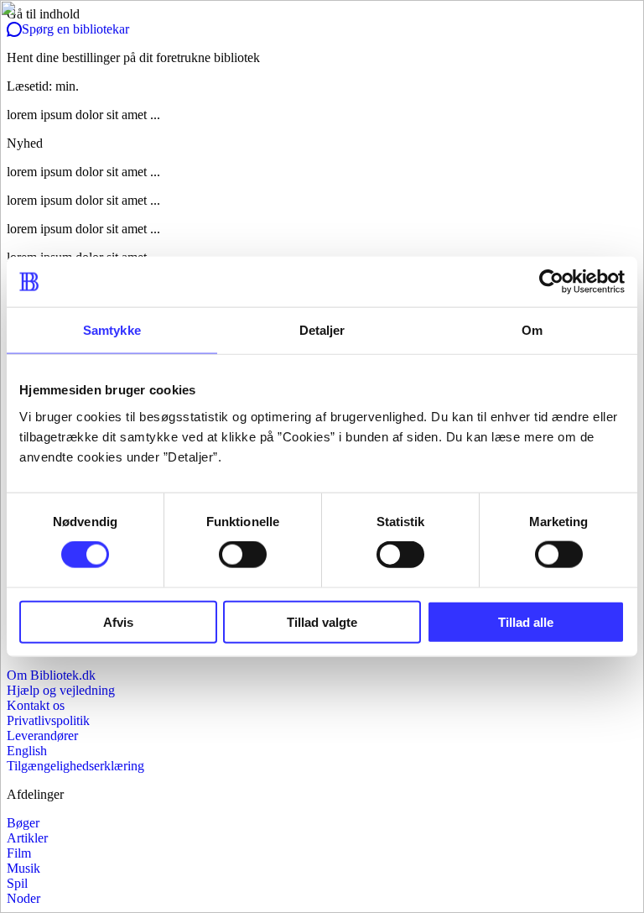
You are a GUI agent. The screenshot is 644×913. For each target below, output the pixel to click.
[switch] (243, 554)
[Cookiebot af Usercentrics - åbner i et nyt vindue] (551, 282)
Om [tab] (532, 330)
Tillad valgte (322, 621)
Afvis (118, 621)
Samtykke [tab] (112, 330)
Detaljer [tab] (322, 330)
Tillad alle (525, 621)
